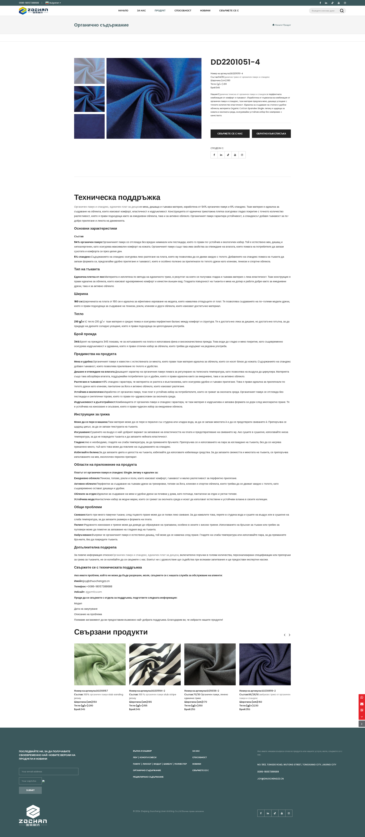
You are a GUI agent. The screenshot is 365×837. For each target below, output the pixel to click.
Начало (123, 10)
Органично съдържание (147, 770)
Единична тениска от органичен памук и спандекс (242, 94)
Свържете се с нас (230, 133)
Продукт (160, 10)
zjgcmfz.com (94, 592)
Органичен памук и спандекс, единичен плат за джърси (107, 207)
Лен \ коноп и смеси (144, 757)
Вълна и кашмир (142, 751)
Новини (205, 10)
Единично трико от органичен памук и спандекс (246, 76)
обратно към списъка (271, 133)
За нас (141, 10)
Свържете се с (229, 10)
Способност (183, 10)
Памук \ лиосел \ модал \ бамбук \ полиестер (160, 764)
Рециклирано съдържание (148, 776)
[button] (284, 635)
